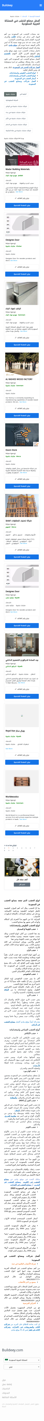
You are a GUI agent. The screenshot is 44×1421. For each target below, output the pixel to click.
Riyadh (17, 597)
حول (4, 1380)
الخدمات (24, 16)
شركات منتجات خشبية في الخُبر (15, 118)
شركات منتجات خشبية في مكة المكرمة (18, 130)
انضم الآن (22, 884)
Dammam (21, 314)
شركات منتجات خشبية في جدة (15, 112)
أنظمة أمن (23, 94)
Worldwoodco (12, 796)
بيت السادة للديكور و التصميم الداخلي (22, 660)
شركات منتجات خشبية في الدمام (16, 124)
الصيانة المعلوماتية (12, 100)
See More (19, 192)
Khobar (19, 246)
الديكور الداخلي (11, 666)
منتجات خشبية (10, 94)
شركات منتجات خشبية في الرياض (16, 106)
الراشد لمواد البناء (13, 308)
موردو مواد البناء (11, 175)
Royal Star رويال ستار (15, 730)
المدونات (6, 1393)
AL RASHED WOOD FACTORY (19, 379)
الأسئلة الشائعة (9, 1397)
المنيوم (8, 527)
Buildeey (7, 5)
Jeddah (20, 175)
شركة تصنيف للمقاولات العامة (19, 520)
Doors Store (11, 450)
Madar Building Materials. (18, 169)
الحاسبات (6, 1389)
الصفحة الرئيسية (35, 16)
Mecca (18, 456)
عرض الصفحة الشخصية (22, 205)
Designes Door (12, 240)
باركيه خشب (10, 597)
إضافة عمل (7, 1384)
